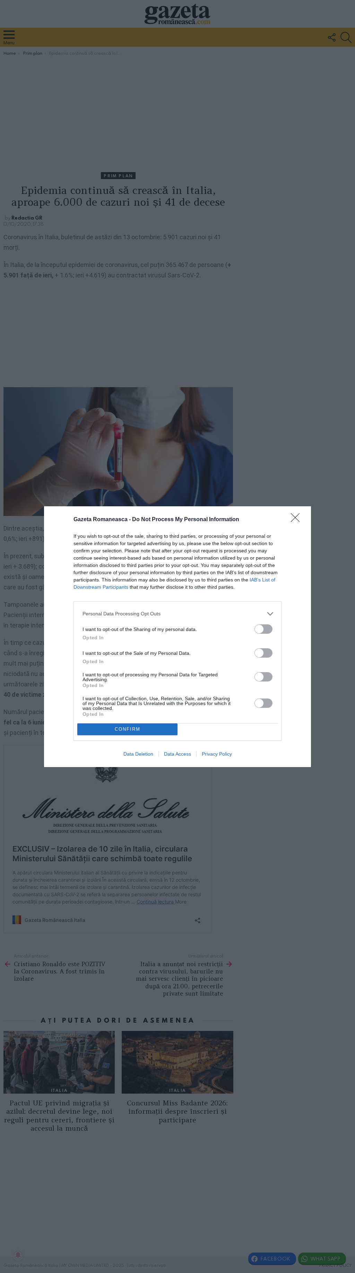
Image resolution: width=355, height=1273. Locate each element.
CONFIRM (127, 729)
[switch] (263, 629)
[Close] (297, 519)
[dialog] (177, 636)
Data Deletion (138, 754)
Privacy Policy (217, 754)
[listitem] (177, 613)
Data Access (177, 754)
